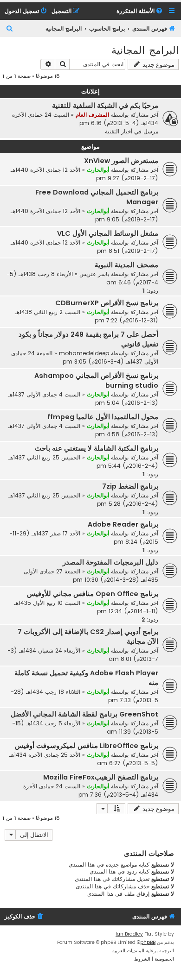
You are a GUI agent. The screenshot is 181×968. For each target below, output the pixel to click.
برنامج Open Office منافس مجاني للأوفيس (92, 593)
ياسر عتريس (94, 274)
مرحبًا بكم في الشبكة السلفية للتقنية (105, 105)
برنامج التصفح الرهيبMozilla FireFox (100, 777)
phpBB (147, 942)
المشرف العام (92, 115)
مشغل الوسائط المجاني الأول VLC (107, 233)
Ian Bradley (129, 933)
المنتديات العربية (128, 950)
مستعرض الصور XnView (121, 160)
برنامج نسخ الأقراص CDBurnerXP (106, 303)
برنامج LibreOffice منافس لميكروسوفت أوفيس (86, 745)
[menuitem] (140, 11)
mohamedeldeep (84, 353)
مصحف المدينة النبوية (126, 265)
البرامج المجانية (145, 49)
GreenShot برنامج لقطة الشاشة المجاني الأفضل (84, 714)
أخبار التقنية (118, 131)
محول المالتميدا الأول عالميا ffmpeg (102, 416)
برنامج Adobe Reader (123, 524)
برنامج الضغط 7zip (130, 486)
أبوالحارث (98, 170)
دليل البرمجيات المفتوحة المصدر (110, 562)
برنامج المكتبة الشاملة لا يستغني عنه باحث (96, 448)
